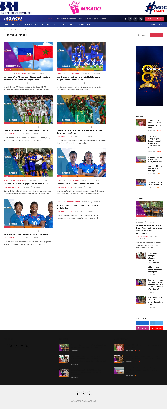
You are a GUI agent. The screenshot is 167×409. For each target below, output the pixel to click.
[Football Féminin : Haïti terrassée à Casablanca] (81, 162)
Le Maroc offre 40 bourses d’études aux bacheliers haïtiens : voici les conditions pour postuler (27, 78)
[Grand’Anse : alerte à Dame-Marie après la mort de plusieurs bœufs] (141, 300)
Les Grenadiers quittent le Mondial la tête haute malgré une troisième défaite (78, 78)
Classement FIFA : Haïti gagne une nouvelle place (26, 184)
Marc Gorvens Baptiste (73, 73)
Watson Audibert (21, 73)
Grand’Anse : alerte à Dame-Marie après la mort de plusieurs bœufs (155, 301)
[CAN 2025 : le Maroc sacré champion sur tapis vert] (28, 109)
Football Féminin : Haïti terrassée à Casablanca (78, 184)
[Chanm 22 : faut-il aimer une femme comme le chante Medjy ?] (141, 123)
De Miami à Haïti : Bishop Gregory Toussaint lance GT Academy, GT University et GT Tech (155, 142)
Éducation (8, 69)
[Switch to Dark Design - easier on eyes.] (125, 19)
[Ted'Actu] (12, 18)
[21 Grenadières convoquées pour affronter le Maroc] (28, 213)
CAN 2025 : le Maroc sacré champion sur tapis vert (26, 130)
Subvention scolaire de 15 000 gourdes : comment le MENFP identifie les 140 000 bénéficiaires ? (155, 284)
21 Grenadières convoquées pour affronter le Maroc (27, 234)
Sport (60, 69)
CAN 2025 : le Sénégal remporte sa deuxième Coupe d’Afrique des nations (80, 131)
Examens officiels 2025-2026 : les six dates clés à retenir (155, 182)
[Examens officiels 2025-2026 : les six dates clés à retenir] (141, 182)
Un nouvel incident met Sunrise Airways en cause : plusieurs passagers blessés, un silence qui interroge (155, 164)
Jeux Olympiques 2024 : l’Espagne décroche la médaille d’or (77, 206)
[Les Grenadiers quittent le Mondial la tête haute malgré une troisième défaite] (81, 56)
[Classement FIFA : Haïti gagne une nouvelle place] (28, 162)
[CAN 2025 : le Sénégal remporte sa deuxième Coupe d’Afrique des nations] (81, 109)
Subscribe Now (154, 19)
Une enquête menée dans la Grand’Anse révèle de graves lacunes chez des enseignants (149, 229)
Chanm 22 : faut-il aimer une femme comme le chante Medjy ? (154, 124)
